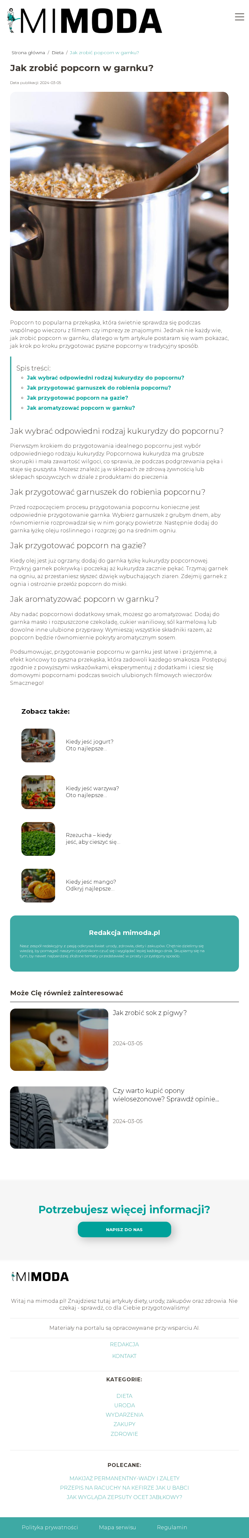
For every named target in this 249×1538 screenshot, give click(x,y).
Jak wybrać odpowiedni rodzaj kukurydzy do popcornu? (105, 378)
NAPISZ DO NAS (124, 1229)
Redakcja (124, 1344)
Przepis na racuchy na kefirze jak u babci (124, 1488)
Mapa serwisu (117, 1527)
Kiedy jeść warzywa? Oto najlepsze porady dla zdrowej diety (92, 792)
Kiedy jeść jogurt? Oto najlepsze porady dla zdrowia (91, 745)
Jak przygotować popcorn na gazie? (77, 398)
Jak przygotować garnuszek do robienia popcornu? (99, 388)
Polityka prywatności (50, 1527)
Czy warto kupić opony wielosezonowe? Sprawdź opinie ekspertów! (164, 1095)
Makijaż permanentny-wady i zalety (124, 1478)
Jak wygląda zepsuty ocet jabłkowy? (124, 1497)
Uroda (124, 1405)
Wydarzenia (124, 1415)
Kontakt (124, 1356)
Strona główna (29, 52)
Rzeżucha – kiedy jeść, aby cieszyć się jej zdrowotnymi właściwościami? (91, 839)
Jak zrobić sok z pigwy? (150, 1013)
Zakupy (124, 1424)
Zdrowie (124, 1434)
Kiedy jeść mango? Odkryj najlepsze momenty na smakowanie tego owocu (91, 885)
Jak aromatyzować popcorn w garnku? (81, 408)
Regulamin (172, 1527)
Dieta (58, 52)
